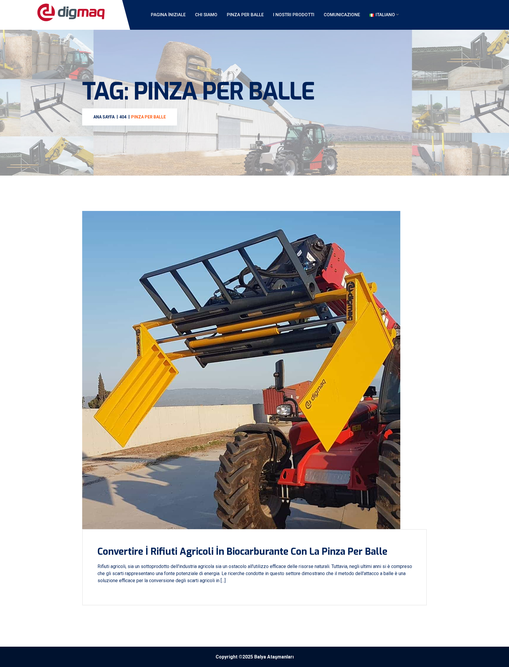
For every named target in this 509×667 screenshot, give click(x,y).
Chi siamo (206, 14)
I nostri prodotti (293, 14)
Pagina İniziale (168, 14)
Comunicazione (342, 14)
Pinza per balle (245, 14)
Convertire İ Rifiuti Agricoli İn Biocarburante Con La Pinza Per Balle (242, 551)
